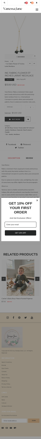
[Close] (37, 200)
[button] (4, 2)
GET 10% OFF (20, 233)
